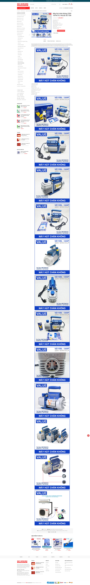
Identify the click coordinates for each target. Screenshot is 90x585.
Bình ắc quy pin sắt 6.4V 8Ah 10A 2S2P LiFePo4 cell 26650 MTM (25, 126)
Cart (46, 567)
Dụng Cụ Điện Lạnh (53, 529)
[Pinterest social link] (48, 1)
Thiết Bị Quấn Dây (20, 79)
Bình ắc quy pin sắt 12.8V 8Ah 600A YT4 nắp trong (25, 106)
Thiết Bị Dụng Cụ (19, 34)
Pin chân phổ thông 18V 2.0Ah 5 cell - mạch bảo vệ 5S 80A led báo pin (25, 121)
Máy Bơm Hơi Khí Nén (20, 24)
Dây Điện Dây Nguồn (21, 44)
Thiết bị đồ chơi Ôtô (20, 84)
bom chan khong (41, 530)
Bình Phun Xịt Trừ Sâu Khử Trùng (22, 41)
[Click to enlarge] (33, 31)
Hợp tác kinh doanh (58, 572)
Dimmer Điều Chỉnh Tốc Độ (21, 46)
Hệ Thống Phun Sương (20, 16)
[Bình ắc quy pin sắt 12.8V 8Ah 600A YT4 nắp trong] (18, 106)
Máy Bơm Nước (19, 26)
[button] (40, 542)
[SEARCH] (60, 4)
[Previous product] (70, 10)
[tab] (45, 40)
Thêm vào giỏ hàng (61, 30)
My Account (47, 565)
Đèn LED (19, 49)
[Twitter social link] (47, 1)
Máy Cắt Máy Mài (20, 59)
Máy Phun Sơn (20, 64)
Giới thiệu (47, 562)
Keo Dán (19, 56)
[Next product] (72, 10)
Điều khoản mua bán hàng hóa (68, 563)
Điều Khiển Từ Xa (20, 51)
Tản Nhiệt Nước (20, 74)
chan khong (54, 530)
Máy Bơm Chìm (19, 21)
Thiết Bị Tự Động (20, 81)
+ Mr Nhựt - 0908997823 (20, 91)
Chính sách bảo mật (68, 567)
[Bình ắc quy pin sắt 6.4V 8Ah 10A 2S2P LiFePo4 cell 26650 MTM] (18, 127)
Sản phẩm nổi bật (57, 565)
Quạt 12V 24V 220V (21, 71)
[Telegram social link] (51, 1)
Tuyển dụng (47, 570)
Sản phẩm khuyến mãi (58, 567)
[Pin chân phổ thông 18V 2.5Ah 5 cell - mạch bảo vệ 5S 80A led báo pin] (18, 116)
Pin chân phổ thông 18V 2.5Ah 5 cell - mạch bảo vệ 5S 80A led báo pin (25, 115)
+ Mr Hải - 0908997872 (20, 93)
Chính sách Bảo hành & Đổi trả (69, 565)
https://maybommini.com (24, 574)
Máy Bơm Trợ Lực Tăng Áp (21, 28)
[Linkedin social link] (49, 1)
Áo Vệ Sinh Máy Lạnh (21, 36)
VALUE (63, 530)
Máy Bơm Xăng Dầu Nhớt (21, 29)
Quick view (40, 544)
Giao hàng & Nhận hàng (68, 569)
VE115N (66, 530)
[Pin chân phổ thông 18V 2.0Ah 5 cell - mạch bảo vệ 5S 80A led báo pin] (18, 122)
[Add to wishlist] (40, 540)
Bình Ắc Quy (19, 39)
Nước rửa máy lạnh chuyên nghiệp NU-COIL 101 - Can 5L (25, 110)
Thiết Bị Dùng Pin (20, 76)
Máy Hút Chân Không (59, 529)
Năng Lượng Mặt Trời (20, 31)
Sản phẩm (56, 562)
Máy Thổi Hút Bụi (20, 66)
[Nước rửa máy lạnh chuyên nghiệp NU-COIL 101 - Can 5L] (18, 111)
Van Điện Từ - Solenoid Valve (21, 86)
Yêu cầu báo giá (57, 570)
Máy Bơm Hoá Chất (20, 23)
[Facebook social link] (46, 1)
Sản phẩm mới (57, 564)
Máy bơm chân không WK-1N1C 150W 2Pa (24, 152)
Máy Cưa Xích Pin (20, 61)
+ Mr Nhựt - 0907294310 (20, 96)
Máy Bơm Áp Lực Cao (20, 18)
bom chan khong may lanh (48, 530)
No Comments (27, 136)
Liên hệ (47, 564)
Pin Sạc (19, 69)
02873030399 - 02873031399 (21, 99)
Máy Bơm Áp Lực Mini (20, 19)
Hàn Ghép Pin (20, 54)
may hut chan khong (59, 530)
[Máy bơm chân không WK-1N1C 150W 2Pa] (18, 152)
